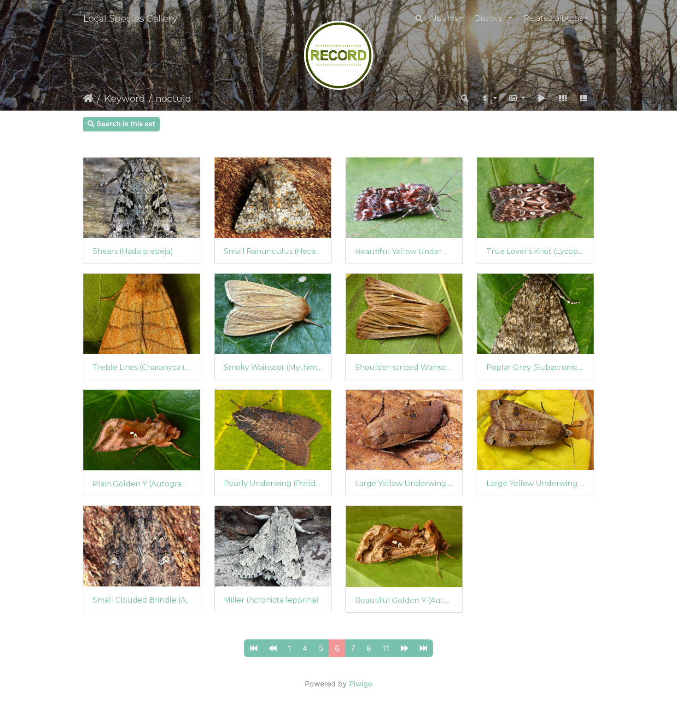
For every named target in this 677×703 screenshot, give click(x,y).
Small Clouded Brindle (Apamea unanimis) (142, 600)
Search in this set (126, 123)
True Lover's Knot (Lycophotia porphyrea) (535, 251)
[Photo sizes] (517, 98)
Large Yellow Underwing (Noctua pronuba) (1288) (404, 483)
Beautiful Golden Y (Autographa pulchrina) (404, 600)
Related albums (553, 18)
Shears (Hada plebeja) (133, 251)
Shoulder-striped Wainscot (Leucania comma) (404, 367)
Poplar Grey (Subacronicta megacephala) (535, 367)
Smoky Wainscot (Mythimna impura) (273, 367)
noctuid (173, 98)
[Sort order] (488, 98)
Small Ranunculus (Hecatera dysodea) (273, 251)
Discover (490, 18)
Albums (443, 18)
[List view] (583, 98)
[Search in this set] (464, 98)
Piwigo (361, 683)
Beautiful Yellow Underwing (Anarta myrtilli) (404, 251)
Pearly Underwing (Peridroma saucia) (273, 483)
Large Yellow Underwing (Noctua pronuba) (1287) (535, 483)
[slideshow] (541, 98)
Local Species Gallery (130, 18)
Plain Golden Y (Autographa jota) (142, 484)
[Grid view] (562, 98)
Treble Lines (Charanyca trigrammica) (142, 367)
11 (386, 648)
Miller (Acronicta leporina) (271, 600)
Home (88, 98)
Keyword (124, 98)
